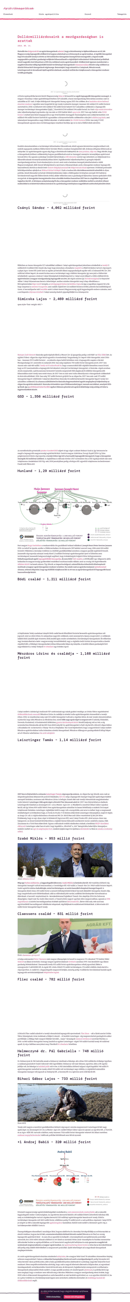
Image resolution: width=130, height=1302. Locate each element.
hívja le (61, 96)
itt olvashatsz (63, 1044)
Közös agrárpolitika (49, 14)
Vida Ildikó (101, 355)
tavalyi (105, 265)
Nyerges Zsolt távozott (26, 355)
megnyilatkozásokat (33, 1135)
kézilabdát (85, 829)
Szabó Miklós (67, 883)
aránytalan (61, 1256)
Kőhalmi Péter (28, 879)
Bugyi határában (34, 546)
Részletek (44, 1293)
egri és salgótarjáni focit (42, 829)
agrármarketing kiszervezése (76, 1245)
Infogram (65, 93)
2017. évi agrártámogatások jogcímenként (65, 142)
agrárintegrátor (56, 1223)
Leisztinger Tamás (54, 794)
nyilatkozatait (100, 567)
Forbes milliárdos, (32, 883)
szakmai (21, 1135)
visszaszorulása (81, 65)
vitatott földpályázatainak (57, 168)
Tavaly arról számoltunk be (51, 365)
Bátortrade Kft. (73, 902)
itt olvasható (48, 647)
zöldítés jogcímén (99, 117)
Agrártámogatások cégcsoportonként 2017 (65, 203)
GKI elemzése (71, 157)
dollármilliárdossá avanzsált (29, 714)
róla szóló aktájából (46, 733)
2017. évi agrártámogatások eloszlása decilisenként (65, 92)
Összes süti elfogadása (74, 1297)
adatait (61, 51)
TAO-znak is (77, 559)
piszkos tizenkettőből (49, 451)
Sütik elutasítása (53, 1297)
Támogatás (122, 14)
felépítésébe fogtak (51, 972)
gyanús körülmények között (67, 722)
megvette (78, 268)
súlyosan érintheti (36, 292)
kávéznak (88, 1270)
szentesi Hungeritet (39, 287)
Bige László (36, 284)
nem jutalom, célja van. (88, 152)
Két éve (62, 797)
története (72, 962)
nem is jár (76, 112)
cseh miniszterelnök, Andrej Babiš (81, 1212)
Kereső (88, 14)
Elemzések (8, 14)
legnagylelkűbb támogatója (49, 559)
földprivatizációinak (79, 168)
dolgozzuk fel (33, 51)
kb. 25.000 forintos (78, 120)
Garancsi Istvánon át (83, 1039)
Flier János (85, 1033)
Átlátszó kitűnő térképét (51, 170)
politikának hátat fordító (39, 387)
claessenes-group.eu (30, 955)
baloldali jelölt (43, 1066)
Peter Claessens (40, 959)
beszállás (43, 289)
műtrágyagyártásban (58, 284)
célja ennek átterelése (103, 109)
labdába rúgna (75, 284)
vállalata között (24, 564)
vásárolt (21, 962)
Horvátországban (92, 279)
